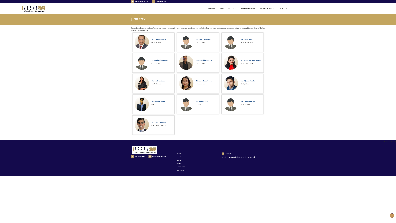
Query (179, 163)
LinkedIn (228, 154)
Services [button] (231, 8)
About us (211, 8)
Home (179, 154)
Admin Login (181, 167)
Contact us (180, 170)
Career (179, 160)
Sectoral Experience (248, 8)
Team (222, 8)
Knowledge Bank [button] (266, 8)
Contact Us (283, 8)
